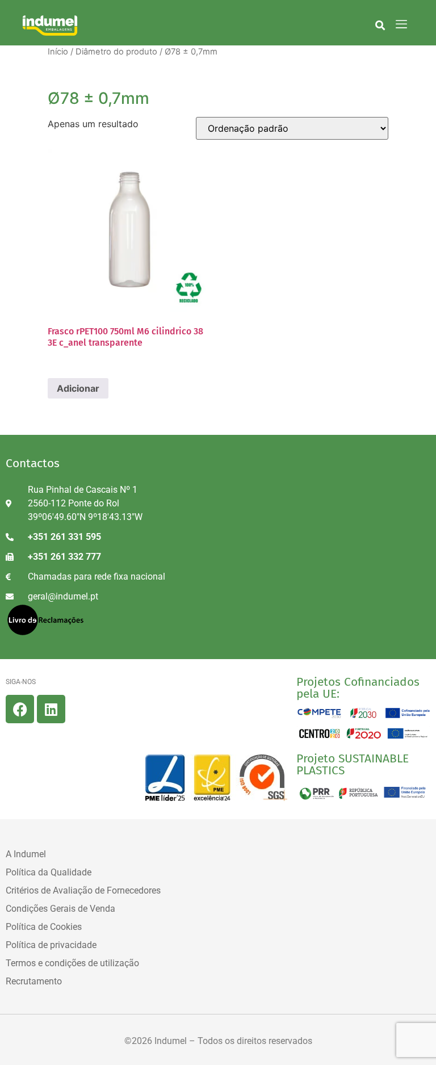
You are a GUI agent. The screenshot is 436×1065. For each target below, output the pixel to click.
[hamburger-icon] (401, 25)
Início (58, 52)
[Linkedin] (51, 709)
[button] (380, 25)
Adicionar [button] (78, 388)
